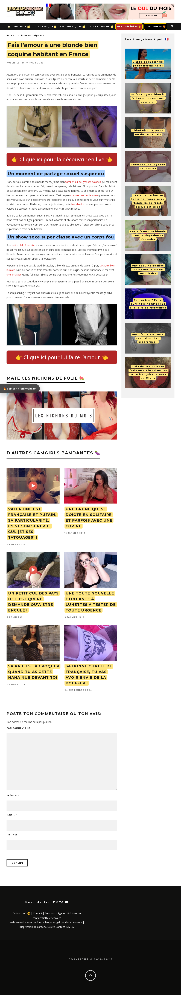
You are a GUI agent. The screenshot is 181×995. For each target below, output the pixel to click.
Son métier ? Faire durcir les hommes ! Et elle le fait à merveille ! (148, 304)
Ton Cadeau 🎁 (155, 26)
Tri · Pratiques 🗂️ (72, 26)
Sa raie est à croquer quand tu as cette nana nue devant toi (33, 672)
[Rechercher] (172, 26)
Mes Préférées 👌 (129, 26)
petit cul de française (23, 245)
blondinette (77, 204)
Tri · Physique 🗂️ (45, 26)
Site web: (13, 834)
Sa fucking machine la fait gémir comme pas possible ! (148, 98)
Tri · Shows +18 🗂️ (100, 26)
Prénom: (13, 795)
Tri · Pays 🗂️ (21, 26)
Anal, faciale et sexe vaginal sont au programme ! (148, 338)
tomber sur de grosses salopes (83, 182)
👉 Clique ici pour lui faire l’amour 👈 (62, 357)
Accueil (12, 35)
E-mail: (12, 815)
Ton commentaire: (19, 728)
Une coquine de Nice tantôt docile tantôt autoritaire (148, 269)
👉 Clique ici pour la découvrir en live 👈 (61, 159)
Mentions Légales (55, 913)
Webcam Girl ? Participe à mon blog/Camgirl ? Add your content (46, 922)
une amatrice (14, 274)
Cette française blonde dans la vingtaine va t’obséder (148, 235)
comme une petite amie (84, 195)
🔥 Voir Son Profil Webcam (19, 388)
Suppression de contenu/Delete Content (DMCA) (47, 927)
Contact (37, 913)
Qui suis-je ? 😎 (21, 913)
